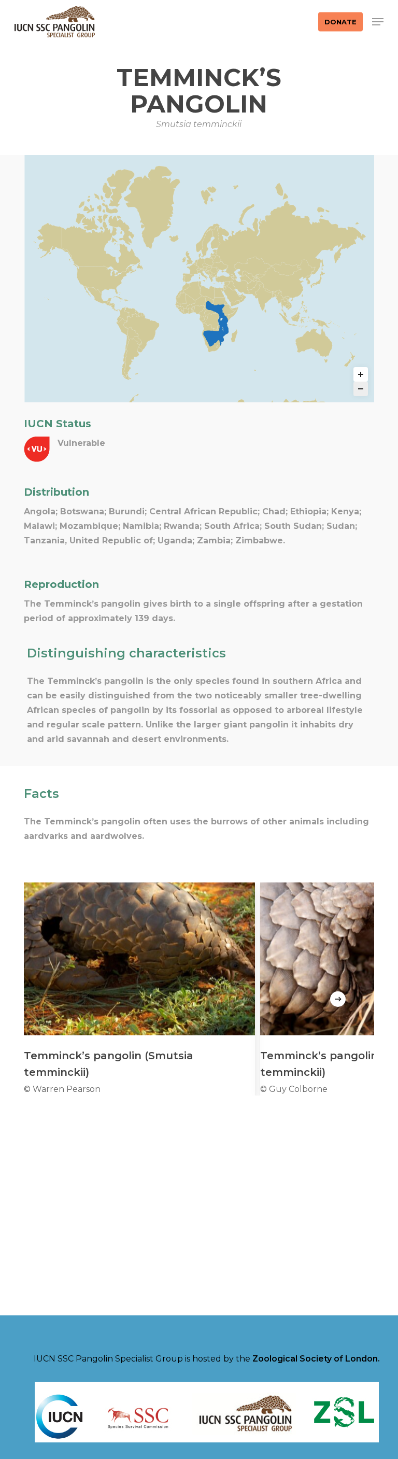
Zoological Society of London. (316, 1359)
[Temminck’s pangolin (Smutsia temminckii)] (139, 988)
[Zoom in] (360, 374)
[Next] (338, 999)
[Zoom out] (360, 389)
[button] (377, 22)
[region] (199, 988)
